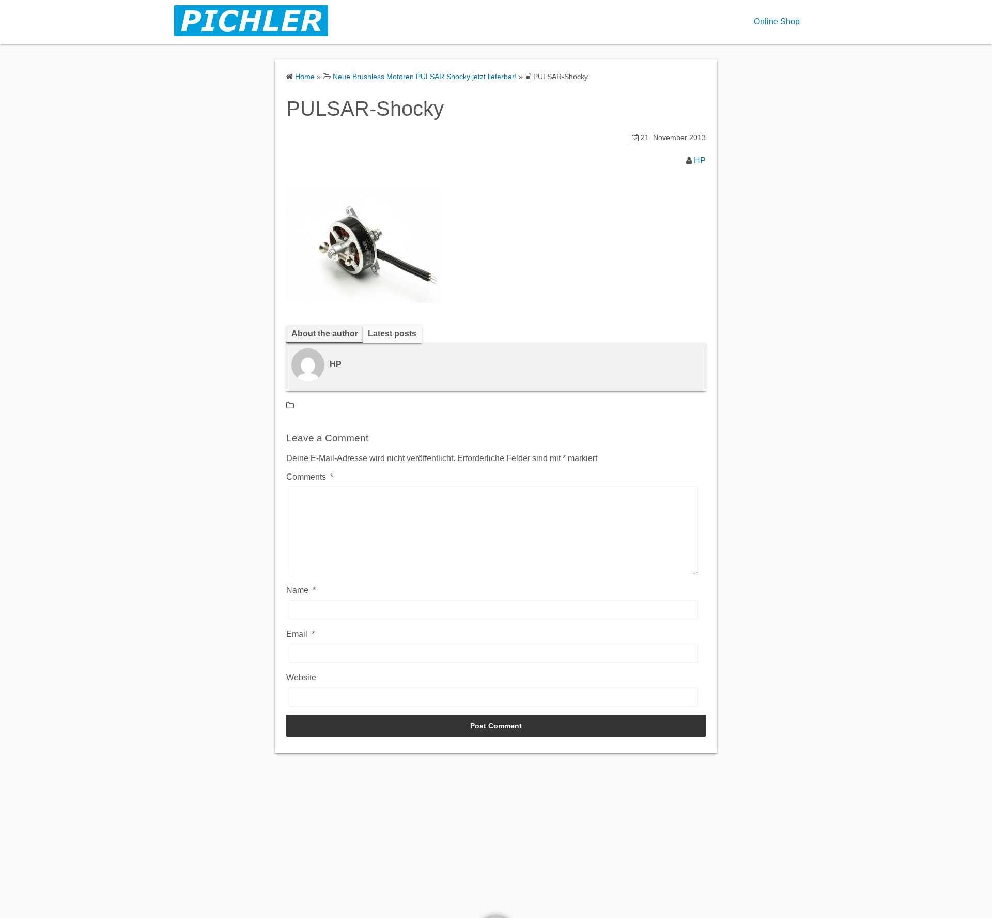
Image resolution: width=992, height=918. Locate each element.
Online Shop (777, 21)
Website (301, 677)
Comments (309, 476)
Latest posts (392, 333)
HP (700, 160)
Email (300, 634)
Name (301, 590)
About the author (324, 333)
